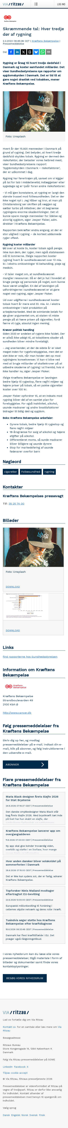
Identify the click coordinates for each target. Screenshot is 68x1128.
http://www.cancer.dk (17, 712)
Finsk (42, 1115)
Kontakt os (9, 1027)
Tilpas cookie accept (15, 1072)
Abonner (12, 764)
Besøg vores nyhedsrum (24, 978)
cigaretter (10, 471)
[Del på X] (23, 52)
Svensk (33, 1115)
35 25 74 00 (16, 503)
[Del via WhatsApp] (42, 52)
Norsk (24, 1115)
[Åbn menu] (36, 4)
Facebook (19, 1066)
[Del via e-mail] (48, 52)
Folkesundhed (30, 471)
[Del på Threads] (30, 52)
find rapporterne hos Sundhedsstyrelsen (30, 656)
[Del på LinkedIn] (17, 52)
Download (13, 586)
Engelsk (15, 1115)
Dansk (6, 1115)
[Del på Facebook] (11, 52)
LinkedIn (8, 1066)
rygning (49, 471)
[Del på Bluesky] (36, 52)
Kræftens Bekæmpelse (45, 41)
